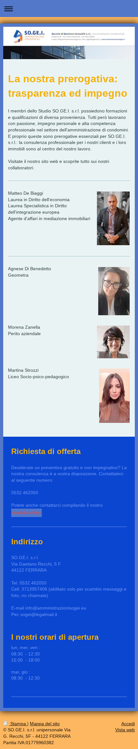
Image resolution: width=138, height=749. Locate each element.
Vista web (125, 729)
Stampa (18, 723)
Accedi (128, 723)
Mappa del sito (45, 723)
